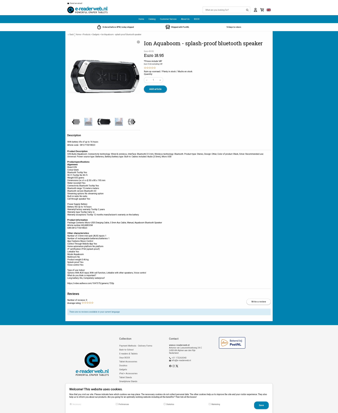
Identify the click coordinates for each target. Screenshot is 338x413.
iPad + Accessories (128, 373)
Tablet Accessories (128, 361)
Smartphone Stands (128, 381)
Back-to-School (126, 349)
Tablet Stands (125, 377)
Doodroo (123, 365)
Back (71, 34)
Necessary (76, 404)
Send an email (75, 3)
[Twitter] (177, 365)
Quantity (148, 74)
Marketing (216, 404)
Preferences (124, 404)
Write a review (258, 301)
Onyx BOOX (124, 357)
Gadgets (123, 369)
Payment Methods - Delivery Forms (135, 345)
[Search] (247, 10)
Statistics (170, 404)
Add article (155, 89)
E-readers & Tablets (128, 353)
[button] (268, 10)
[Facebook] (170, 365)
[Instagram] (173, 365)
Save (261, 405)
